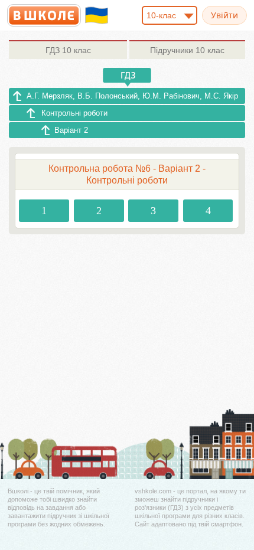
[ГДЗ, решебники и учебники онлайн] (44, 15)
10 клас (68, 50)
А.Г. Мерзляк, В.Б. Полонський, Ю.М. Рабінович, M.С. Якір (132, 95)
